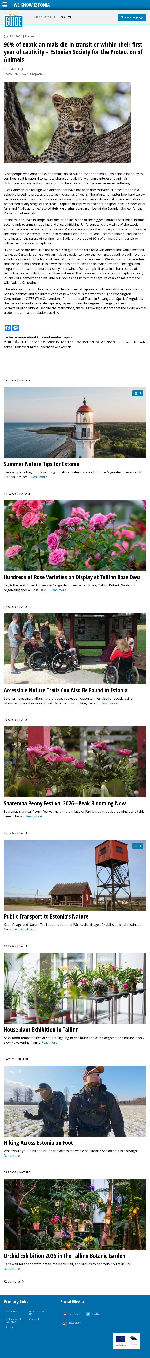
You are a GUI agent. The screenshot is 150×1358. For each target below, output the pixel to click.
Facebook (74, 1314)
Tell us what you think (13, 1320)
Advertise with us (38, 1312)
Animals (11, 341)
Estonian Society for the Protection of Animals (72, 341)
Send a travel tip (45, 17)
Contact (34, 1319)
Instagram (74, 1322)
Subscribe (12, 1311)
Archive (66, 17)
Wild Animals (63, 347)
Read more (12, 1281)
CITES (24, 342)
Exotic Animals (127, 342)
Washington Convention (38, 347)
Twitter (96, 1314)
